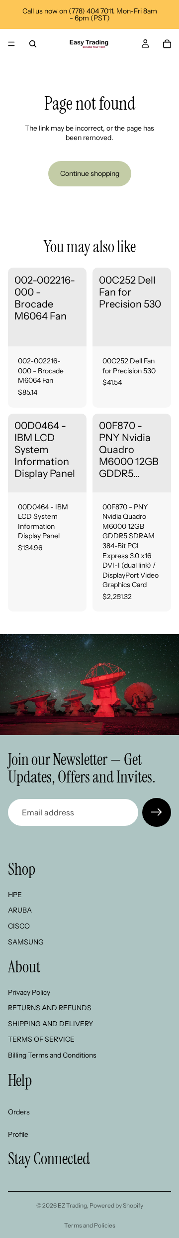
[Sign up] (156, 812)
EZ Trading (72, 1205)
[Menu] (11, 43)
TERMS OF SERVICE (41, 1039)
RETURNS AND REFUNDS (49, 1007)
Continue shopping (89, 173)
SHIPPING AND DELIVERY (50, 1023)
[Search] (33, 44)
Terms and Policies (89, 1225)
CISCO (19, 926)
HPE (15, 894)
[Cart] (167, 44)
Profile (18, 1134)
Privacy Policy (29, 992)
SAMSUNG (26, 941)
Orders (19, 1111)
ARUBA (20, 910)
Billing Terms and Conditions (52, 1055)
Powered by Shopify (116, 1205)
